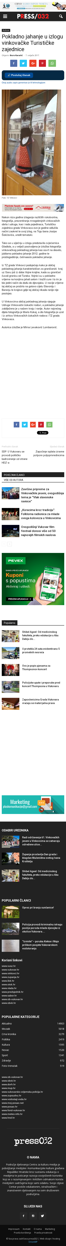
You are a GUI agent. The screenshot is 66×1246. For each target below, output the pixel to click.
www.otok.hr (8, 984)
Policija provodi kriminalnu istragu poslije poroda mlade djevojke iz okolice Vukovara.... (42, 928)
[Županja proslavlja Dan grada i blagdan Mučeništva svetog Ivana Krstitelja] (10, 859)
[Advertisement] (33, 378)
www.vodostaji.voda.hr (14, 1099)
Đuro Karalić (16, 55)
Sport (5, 1055)
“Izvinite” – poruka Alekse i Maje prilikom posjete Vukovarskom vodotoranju (40, 945)
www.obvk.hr (9, 1003)
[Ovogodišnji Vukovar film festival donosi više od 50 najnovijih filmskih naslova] (10, 531)
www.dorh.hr (9, 1084)
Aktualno (7, 1023)
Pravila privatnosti (43, 1232)
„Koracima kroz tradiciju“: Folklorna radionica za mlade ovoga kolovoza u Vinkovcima (41, 514)
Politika (6, 1039)
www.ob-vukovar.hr (12, 999)
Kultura (6, 30)
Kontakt (26, 1228)
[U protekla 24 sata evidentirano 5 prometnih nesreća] (10, 653)
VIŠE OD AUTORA (13, 480)
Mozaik (6, 1028)
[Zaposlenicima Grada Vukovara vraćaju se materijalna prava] (10, 704)
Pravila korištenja (22, 1232)
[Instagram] (33, 1216)
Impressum (14, 1228)
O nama (38, 1228)
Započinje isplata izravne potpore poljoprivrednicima (48, 453)
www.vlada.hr (9, 988)
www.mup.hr (8, 1088)
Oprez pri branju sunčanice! (38, 907)
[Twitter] (42, 1216)
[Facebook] (23, 1216)
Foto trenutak (9, 1065)
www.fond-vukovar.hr (13, 1110)
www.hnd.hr (8, 1117)
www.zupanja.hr (10, 977)
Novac (5, 1050)
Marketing (50, 1228)
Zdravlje (6, 1060)
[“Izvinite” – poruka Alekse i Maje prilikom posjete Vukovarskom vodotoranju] (10, 946)
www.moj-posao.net (13, 1102)
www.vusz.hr (9, 966)
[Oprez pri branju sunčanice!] (10, 912)
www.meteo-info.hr (12, 1114)
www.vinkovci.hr (10, 973)
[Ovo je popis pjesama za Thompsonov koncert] (10, 670)
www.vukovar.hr (10, 969)
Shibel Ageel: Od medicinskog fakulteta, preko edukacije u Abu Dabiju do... (40, 635)
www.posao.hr (9, 1106)
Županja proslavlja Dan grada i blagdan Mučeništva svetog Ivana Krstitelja (41, 858)
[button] (61, 16)
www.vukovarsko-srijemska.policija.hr (22, 1091)
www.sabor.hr (9, 995)
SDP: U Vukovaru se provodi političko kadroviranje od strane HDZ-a (14, 457)
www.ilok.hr (8, 980)
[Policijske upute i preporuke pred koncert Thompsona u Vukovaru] (10, 687)
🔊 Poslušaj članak (19, 75)
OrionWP (33, 1241)
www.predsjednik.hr (12, 991)
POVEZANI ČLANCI (14, 475)
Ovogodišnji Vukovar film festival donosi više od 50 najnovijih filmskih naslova (38, 531)
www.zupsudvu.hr (11, 1095)
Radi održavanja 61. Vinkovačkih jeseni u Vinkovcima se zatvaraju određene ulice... (41, 841)
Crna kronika (9, 1034)
